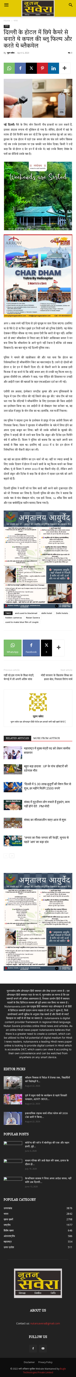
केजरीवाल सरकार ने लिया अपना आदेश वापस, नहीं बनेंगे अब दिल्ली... (48, 1180)
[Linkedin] (53, 68)
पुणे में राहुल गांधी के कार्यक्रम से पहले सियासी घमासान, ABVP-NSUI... (46, 1097)
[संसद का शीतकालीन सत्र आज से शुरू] (13, 823)
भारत (16, 20)
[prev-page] (6, 855)
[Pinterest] (42, 68)
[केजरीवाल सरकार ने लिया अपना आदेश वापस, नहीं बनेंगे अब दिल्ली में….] (13, 1182)
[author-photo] (38, 711)
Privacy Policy (45, 1362)
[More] (64, 68)
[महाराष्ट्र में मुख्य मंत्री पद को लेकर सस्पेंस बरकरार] (13, 752)
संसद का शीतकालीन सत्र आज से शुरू (45, 820)
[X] (31, 68)
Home (7, 20)
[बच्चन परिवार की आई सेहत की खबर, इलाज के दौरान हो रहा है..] (13, 1164)
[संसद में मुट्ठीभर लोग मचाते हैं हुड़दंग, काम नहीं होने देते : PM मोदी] (13, 805)
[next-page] (12, 855)
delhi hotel (46, 613)
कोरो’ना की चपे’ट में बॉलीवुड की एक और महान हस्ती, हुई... (47, 1144)
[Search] (71, 5)
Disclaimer (29, 1362)
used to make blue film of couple (22, 622)
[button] (6, 5)
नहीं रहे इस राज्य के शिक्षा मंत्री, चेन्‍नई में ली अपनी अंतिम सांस (19, 677)
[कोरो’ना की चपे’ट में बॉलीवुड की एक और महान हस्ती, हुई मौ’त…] (13, 1146)
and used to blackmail (26, 613)
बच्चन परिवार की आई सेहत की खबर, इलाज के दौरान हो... (47, 1162)
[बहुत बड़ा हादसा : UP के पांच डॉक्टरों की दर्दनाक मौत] (13, 769)
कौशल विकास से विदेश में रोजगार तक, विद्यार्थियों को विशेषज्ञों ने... (47, 1079)
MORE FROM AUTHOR (46, 738)
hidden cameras (13, 617)
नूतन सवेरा (10, 52)
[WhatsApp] (9, 68)
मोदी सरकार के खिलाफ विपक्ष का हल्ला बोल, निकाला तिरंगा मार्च (56, 677)
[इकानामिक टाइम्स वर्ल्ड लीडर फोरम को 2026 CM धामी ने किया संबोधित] (13, 1118)
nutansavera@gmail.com (45, 1323)
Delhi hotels (62, 613)
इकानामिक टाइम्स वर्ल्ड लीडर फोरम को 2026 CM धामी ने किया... (46, 1115)
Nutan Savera (33, 617)
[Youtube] (43, 1348)
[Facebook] (20, 68)
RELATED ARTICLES (17, 738)
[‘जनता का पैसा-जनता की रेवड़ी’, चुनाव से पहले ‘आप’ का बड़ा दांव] (13, 841)
